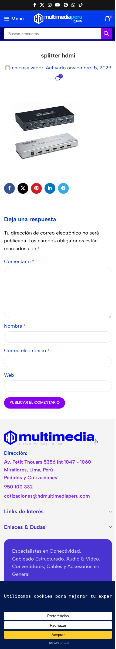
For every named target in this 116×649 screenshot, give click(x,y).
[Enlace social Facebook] (35, 5)
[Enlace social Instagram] (49, 5)
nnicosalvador (27, 68)
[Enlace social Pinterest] (66, 5)
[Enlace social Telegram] (63, 188)
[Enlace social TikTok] (80, 5)
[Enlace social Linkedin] (50, 188)
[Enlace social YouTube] (57, 5)
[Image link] (51, 437)
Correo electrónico (27, 351)
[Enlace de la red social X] (42, 5)
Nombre (15, 326)
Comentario (19, 261)
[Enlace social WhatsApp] (73, 5)
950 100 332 (18, 487)
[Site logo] (58, 18)
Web (9, 375)
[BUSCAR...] (106, 33)
